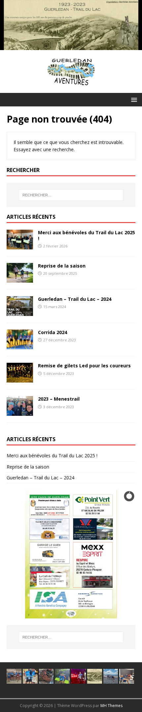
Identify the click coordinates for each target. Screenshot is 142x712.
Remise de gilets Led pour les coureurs (84, 365)
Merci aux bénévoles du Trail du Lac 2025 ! (86, 235)
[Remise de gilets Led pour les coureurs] (20, 379)
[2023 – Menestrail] (20, 412)
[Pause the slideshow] (115, 554)
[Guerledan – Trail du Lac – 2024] (20, 312)
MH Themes (111, 705)
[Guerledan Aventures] (71, 46)
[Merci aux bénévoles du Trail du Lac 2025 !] (20, 245)
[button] (132, 99)
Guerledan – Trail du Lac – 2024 (74, 299)
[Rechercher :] (71, 195)
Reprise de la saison (62, 266)
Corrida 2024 (52, 332)
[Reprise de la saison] (20, 279)
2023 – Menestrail (59, 399)
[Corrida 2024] (20, 345)
